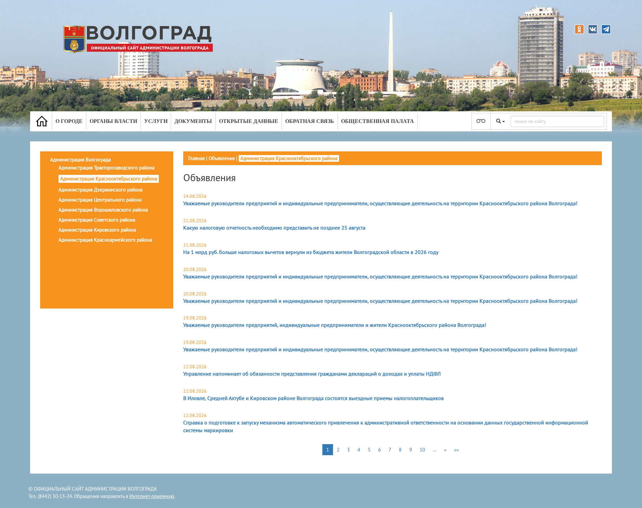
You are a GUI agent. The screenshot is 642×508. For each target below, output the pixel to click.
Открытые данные (248, 121)
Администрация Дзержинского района (100, 189)
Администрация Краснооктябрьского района (108, 178)
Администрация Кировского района (97, 230)
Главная (196, 158)
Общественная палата (377, 121)
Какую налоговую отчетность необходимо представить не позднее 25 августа (274, 227)
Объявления (222, 158)
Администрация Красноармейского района (105, 240)
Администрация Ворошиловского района (103, 210)
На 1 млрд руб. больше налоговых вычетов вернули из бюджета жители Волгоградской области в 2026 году (310, 252)
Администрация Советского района (97, 220)
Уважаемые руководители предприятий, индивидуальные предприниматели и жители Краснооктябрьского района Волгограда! (334, 325)
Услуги (156, 121)
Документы (193, 121)
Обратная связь (309, 121)
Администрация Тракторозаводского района (106, 167)
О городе (69, 121)
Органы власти (113, 121)
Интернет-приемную (151, 496)
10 (422, 450)
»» (456, 450)
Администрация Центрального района (100, 200)
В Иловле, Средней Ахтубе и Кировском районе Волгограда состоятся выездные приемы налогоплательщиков (313, 398)
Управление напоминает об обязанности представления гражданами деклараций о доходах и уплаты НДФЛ (312, 373)
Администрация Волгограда (80, 159)
